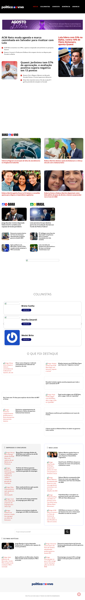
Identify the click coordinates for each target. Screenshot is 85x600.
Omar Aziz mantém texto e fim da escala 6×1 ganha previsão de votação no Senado (37, 81)
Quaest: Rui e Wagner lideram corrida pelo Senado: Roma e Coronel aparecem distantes (37, 76)
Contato (56, 7)
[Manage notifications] (79, 594)
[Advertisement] (15, 108)
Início (35, 7)
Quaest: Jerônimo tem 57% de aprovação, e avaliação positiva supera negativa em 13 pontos (37, 66)
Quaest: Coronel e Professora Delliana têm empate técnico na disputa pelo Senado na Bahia (27, 53)
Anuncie (75, 7)
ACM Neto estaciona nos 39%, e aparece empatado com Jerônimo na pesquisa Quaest (28, 48)
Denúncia (66, 7)
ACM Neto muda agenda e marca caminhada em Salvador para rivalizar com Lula (28, 40)
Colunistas (45, 7)
